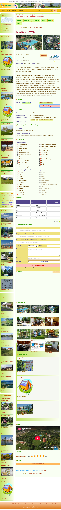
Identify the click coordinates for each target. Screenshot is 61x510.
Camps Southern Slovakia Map (36, 16)
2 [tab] (28, 53)
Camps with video (6, 24)
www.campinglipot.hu (46, 102)
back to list (24, 27)
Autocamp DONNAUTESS (6, 54)
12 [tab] (50, 53)
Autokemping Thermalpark (4, 89)
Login (27, 10)
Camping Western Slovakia (7, 206)
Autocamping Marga (5, 237)
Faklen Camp (4, 104)
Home (3, 10)
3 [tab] (30, 53)
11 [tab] (48, 53)
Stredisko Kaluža (5, 316)
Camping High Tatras (7, 193)
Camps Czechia (5, 30)
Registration (21, 503)
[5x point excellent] (43, 456)
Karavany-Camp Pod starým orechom (5, 156)
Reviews (14, 10)
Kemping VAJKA (4, 39)
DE (59, 10)
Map (8, 10)
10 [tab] (45, 53)
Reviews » (44, 470)
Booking (43, 20)
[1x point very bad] (32, 456)
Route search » (43, 55)
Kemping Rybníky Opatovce (5, 451)
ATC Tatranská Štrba (5, 415)
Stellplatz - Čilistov (5, 123)
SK (51, 10)
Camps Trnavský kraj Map (22, 16)
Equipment (26, 20)
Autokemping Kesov (5, 465)
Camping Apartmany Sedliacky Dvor (5, 399)
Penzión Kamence (5, 345)
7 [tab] (39, 53)
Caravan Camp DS (5, 74)
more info (50, 1)
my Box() (38, 10)
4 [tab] (32, 53)
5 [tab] (34, 53)
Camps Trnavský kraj (20, 15)
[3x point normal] (37, 456)
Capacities (19, 20)
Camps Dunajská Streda (32, 15)
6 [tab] (37, 53)
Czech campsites (5, 506)
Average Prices (5, 28)
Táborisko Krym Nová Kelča (6, 433)
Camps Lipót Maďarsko (35, 27)
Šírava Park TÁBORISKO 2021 (6, 377)
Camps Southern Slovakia (44, 15)
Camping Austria (33, 506)
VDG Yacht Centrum (5, 139)
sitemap (26, 503)
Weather (21, 10)
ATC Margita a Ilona (5, 300)
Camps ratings (5, 26)
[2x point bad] (35, 456)
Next (59, 43)
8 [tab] (41, 53)
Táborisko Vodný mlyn (6, 481)
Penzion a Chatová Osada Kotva (6, 362)
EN (55, 10)
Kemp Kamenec (4, 331)
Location (50, 20)
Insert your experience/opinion (38, 463)
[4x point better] (40, 456)
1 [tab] (25, 53)
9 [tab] (43, 53)
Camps (5, 503)
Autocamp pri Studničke (6, 250)
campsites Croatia (35, 507)
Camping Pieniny (9, 200)
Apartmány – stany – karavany (5, 172)
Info (32, 10)
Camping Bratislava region (7, 198)
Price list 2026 (35, 20)
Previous (17, 43)
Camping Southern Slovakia (7, 196)
